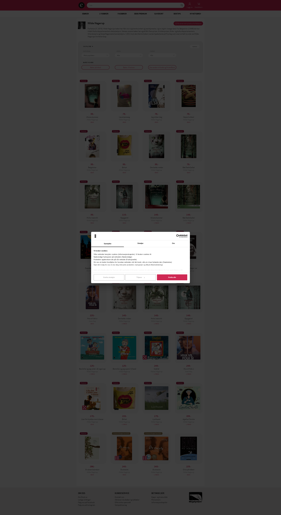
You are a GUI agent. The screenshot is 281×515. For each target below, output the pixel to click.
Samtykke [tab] (107, 244)
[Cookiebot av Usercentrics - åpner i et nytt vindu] (177, 236)
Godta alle (172, 277)
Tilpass (139, 277)
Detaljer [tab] (141, 243)
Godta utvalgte (109, 277)
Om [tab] (173, 243)
